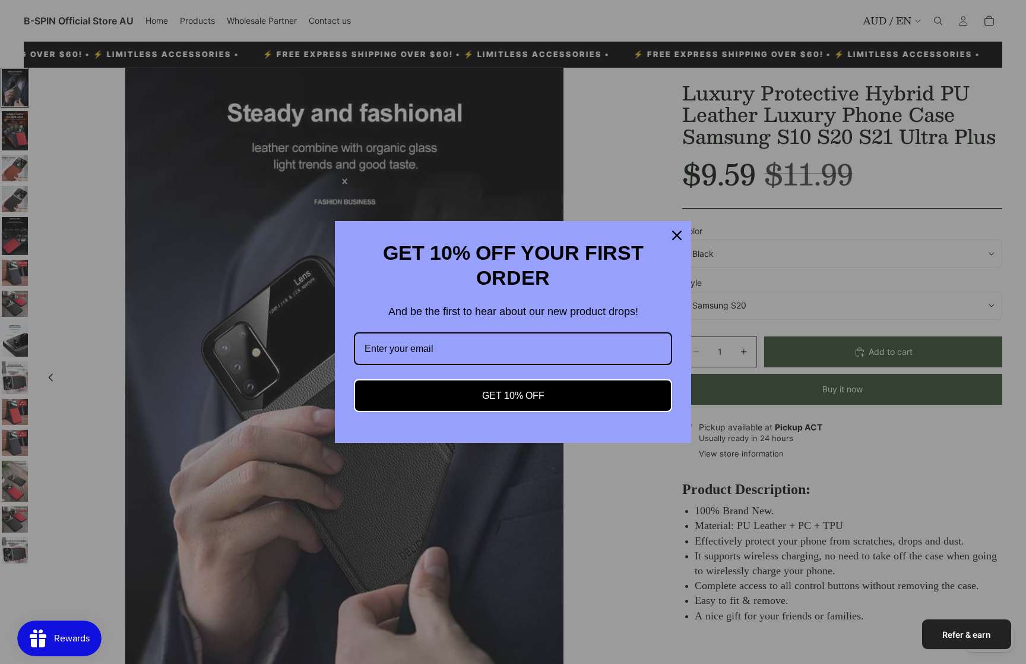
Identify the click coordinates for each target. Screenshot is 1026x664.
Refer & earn (966, 635)
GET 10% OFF (513, 396)
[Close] (677, 235)
